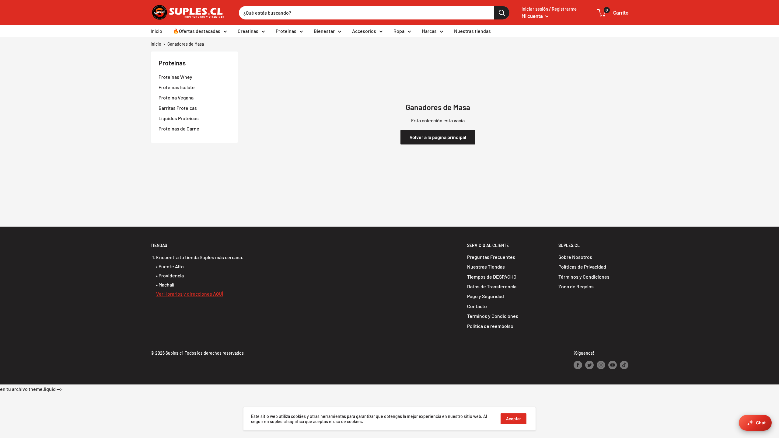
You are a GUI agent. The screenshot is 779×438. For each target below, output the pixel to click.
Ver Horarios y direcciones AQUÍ (189, 294)
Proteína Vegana (176, 97)
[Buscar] (501, 12)
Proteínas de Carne (179, 128)
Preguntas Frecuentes (491, 257)
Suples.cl (174, 353)
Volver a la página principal (438, 137)
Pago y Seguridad (485, 296)
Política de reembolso (490, 326)
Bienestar (324, 31)
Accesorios (364, 31)
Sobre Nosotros (575, 257)
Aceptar (513, 418)
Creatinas (248, 31)
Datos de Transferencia (491, 286)
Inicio (156, 31)
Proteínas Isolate (177, 87)
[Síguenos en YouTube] (612, 364)
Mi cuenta (533, 16)
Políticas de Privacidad (582, 266)
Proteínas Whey (175, 77)
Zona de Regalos (576, 286)
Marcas (429, 31)
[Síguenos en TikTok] (624, 364)
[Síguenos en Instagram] (601, 364)
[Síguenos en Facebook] (578, 364)
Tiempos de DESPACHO (491, 277)
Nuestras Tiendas (486, 266)
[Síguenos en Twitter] (589, 364)
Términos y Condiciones (492, 316)
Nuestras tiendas (472, 31)
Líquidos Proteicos (179, 118)
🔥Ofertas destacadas (196, 31)
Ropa (398, 31)
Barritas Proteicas (178, 108)
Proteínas (286, 31)
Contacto (477, 306)
